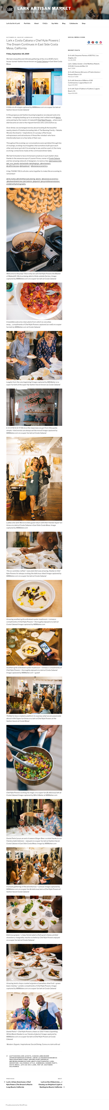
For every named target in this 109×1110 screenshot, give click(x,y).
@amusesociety (55, 161)
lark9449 (28, 37)
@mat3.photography (17, 184)
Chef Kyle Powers (44, 120)
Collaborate (74, 23)
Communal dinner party (46, 1063)
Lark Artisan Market (44, 8)
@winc (58, 117)
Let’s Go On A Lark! (13, 23)
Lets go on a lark (28, 1065)
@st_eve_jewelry (12, 163)
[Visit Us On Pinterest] (93, 44)
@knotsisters (45, 163)
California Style (27, 1063)
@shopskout (25, 166)
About (36, 23)
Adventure (14, 1063)
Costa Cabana (42, 61)
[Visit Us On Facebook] (89, 44)
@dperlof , (37, 181)
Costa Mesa (14, 1065)
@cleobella (24, 163)
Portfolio (27, 23)
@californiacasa (12, 166)
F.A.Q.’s (45, 23)
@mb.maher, (11, 179)
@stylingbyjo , (34, 163)
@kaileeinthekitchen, (15, 181)
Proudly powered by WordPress (16, 1105)
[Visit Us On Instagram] (101, 44)
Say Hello (55, 23)
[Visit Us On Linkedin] (97, 44)
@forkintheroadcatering (25, 179)
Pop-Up (40, 1065)
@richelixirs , (28, 181)
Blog (63, 23)
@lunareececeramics (39, 166)
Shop (83, 23)
